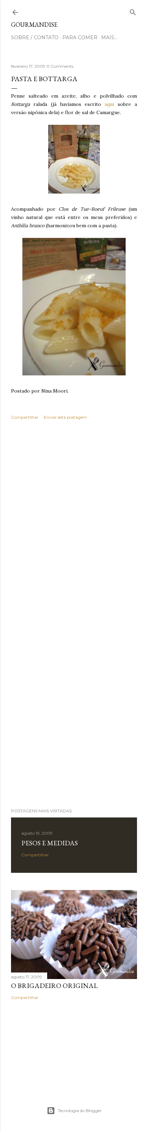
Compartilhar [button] (25, 417)
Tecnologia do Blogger (80, 1110)
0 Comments (59, 66)
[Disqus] (74, 525)
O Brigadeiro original (54, 985)
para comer (79, 37)
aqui (109, 104)
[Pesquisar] (133, 11)
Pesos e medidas (49, 842)
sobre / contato (35, 37)
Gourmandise (34, 25)
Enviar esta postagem (65, 417)
